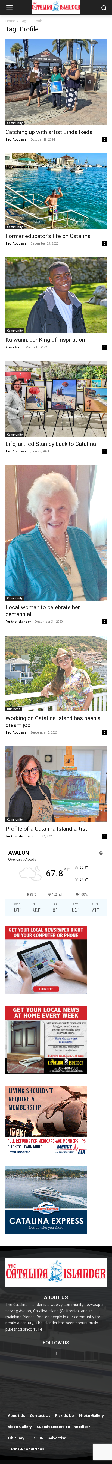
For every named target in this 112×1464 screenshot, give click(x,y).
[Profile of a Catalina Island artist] (56, 784)
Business (13, 709)
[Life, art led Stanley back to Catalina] (56, 399)
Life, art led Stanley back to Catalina (50, 444)
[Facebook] (56, 1353)
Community (15, 123)
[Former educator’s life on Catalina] (56, 191)
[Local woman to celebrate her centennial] (56, 533)
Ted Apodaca (16, 139)
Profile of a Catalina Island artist (46, 828)
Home (10, 21)
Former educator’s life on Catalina (48, 236)
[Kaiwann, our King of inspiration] (56, 295)
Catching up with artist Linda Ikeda (48, 132)
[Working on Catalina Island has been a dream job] (56, 673)
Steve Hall (13, 347)
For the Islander (18, 621)
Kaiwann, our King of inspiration (45, 340)
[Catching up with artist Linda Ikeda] (56, 82)
